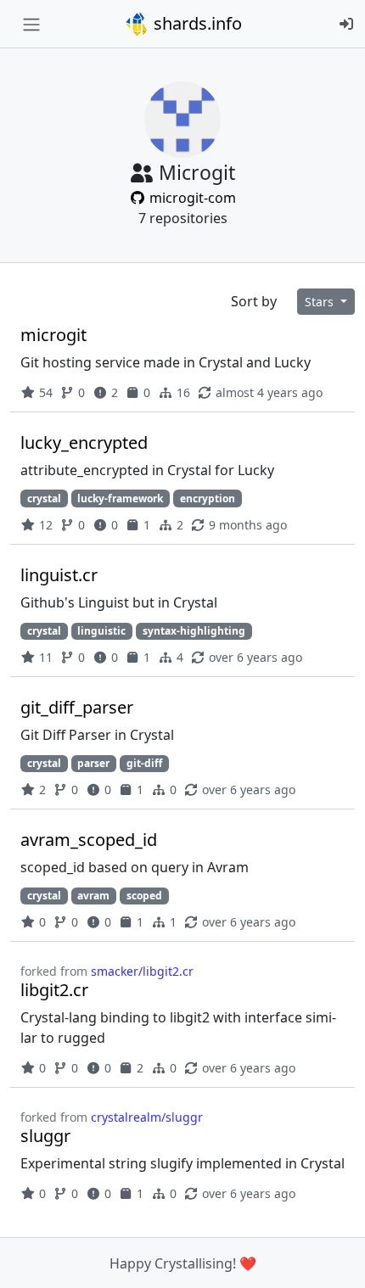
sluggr (45, 1135)
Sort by (254, 301)
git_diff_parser (76, 707)
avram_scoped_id (88, 839)
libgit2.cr (54, 989)
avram (93, 895)
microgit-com (191, 197)
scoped (144, 895)
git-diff (144, 763)
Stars (321, 302)
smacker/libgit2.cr (142, 971)
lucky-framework (120, 498)
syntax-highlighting (194, 631)
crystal (44, 498)
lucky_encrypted (84, 442)
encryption (207, 498)
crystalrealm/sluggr (147, 1117)
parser (93, 763)
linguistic (101, 631)
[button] (333, 1258)
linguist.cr (59, 574)
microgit (53, 334)
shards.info (195, 23)
